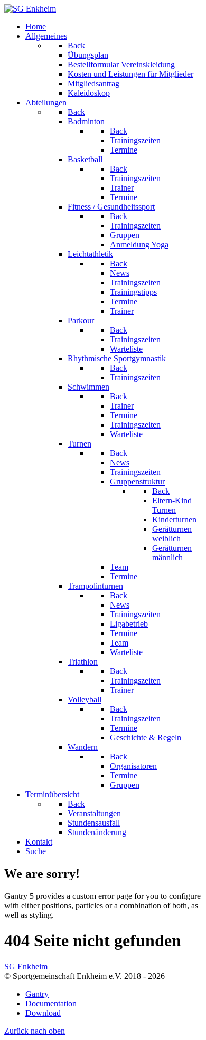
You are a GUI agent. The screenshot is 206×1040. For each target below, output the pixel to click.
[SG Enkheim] (30, 8)
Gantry (37, 993)
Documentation (51, 1003)
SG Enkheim (26, 966)
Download (43, 1012)
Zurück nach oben (34, 1030)
